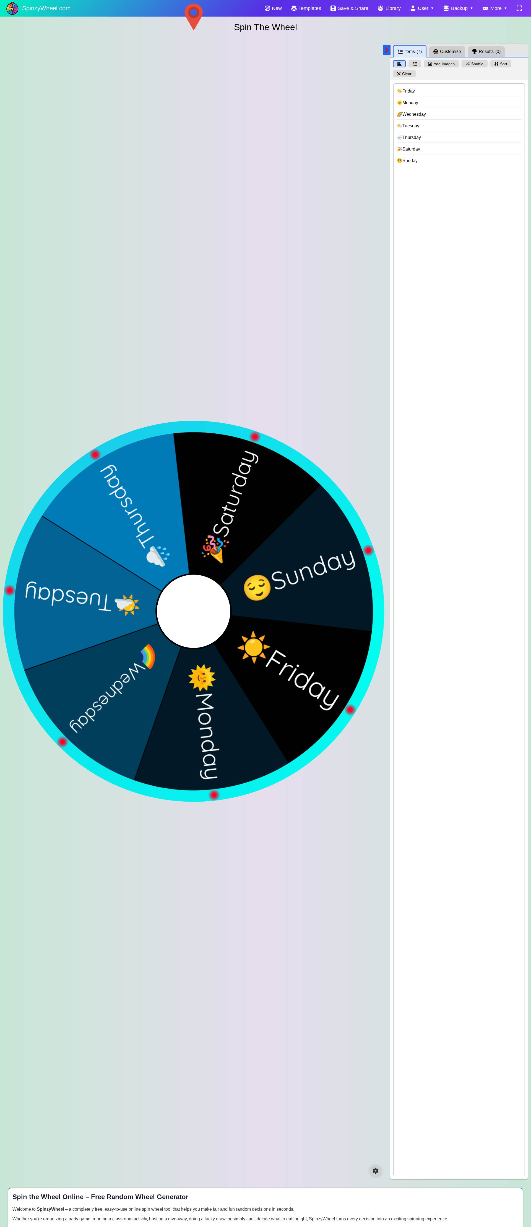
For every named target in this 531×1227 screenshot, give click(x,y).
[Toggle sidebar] (387, 50)
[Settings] (375, 1171)
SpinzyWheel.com (46, 8)
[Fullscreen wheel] (519, 8)
